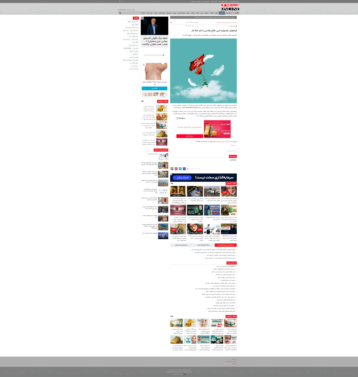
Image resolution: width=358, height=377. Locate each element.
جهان (216, 13)
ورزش (174, 13)
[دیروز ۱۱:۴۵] (163, 165)
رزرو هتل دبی (134, 66)
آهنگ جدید (135, 42)
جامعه (206, 13)
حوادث (143, 13)
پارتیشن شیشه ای (133, 57)
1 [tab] (163, 55)
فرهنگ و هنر (181, 13)
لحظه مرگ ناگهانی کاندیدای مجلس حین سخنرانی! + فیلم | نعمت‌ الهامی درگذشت (154, 41)
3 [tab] (159, 55)
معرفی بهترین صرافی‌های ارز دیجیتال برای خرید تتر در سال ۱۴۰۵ (150, 191)
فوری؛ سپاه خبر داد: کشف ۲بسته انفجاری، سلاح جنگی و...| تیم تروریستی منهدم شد (215, 252)
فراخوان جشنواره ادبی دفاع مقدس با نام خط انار (214, 31)
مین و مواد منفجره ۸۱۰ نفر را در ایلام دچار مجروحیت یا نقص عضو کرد (218, 294)
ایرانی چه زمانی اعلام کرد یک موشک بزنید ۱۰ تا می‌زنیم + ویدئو (220, 258)
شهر (202, 13)
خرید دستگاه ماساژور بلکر (132, 28)
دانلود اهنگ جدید (134, 63)
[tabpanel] (154, 32)
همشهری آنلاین (229, 7)
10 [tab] (144, 55)
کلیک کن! (154, 88)
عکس (155, 13)
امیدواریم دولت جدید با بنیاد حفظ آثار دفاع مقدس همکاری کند (220, 297)
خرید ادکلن (125, 31)
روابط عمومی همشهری (196, 1)
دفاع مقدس (190, 111)
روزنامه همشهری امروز (234, 1)
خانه (236, 13)
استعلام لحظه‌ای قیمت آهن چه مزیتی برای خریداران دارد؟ (149, 207)
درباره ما (234, 359)
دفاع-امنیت (219, 22)
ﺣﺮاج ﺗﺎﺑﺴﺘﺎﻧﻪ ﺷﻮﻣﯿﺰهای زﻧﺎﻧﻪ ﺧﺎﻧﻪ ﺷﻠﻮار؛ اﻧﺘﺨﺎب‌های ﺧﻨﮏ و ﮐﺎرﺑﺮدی (149, 163)
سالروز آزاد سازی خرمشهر (224, 141)
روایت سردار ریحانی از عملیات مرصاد (226, 278)
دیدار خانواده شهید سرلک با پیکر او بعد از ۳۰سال (223, 272)
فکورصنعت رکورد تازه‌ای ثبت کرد (149, 233)
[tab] (226, 245)
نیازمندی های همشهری (223, 1)
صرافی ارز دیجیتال (133, 51)
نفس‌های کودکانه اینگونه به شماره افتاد (225, 300)
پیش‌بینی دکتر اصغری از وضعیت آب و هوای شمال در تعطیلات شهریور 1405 (149, 226)
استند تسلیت (126, 39)
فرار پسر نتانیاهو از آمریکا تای (227, 17)
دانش (188, 13)
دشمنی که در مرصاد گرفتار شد (228, 280)
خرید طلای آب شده (133, 36)
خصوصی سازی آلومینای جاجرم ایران (150, 216)
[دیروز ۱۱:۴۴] (163, 174)
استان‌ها (169, 13)
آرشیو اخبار (228, 13)
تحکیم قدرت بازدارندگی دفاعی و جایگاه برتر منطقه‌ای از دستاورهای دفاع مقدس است (215, 289)
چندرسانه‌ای (162, 13)
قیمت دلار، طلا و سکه (230, 361)
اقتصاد (211, 13)
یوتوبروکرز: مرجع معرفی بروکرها (130, 60)
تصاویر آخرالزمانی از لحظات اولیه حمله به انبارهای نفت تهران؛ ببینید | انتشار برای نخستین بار (213, 250)
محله (197, 13)
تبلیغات (234, 364)
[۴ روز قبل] (163, 209)
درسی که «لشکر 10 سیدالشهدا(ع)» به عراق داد (224, 269)
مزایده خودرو (135, 39)
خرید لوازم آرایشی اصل (132, 34)
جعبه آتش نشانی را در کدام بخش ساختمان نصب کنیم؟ (149, 199)
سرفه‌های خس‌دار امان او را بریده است (226, 266)
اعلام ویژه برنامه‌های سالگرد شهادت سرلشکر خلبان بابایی (221, 311)
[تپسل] (177, 118)
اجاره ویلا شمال (134, 31)
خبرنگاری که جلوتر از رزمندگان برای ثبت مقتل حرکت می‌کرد (221, 308)
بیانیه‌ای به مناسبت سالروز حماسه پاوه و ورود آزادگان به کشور (220, 291)
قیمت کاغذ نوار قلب (152, 154)
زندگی (192, 13)
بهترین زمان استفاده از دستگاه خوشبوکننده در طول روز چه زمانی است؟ (149, 173)
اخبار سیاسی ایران (226, 22)
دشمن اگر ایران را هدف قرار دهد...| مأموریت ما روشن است (220, 255)
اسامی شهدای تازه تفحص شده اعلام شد (225, 275)
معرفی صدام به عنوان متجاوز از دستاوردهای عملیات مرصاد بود (220, 283)
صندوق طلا (135, 54)
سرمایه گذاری (189, 136)
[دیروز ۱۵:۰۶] (163, 156)
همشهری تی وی (205, 1)
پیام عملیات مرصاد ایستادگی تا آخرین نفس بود (224, 286)
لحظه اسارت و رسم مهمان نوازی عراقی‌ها (225, 303)
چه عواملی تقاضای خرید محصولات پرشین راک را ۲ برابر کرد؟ (149, 181)
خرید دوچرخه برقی (133, 45)
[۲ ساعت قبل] (154, 26)
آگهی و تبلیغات (214, 1)
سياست (222, 13)
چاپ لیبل (136, 48)
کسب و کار (150, 13)
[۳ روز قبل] (163, 191)
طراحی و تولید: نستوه (178, 374)
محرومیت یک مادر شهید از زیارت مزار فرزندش (224, 306)
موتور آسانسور (135, 25)
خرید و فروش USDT (133, 22)
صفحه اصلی (234, 22)
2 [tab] (161, 55)
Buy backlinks (127, 48)
